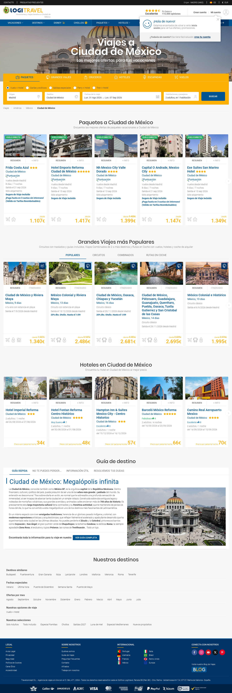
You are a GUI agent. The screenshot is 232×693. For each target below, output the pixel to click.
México (29, 108)
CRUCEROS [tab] (95, 77)
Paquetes (101, 23)
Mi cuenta (216, 12)
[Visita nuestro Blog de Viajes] (209, 669)
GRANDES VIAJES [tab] (61, 77)
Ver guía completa (86, 537)
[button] (121, 96)
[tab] (72, 255)
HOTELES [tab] (124, 77)
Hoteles (123, 23)
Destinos (37, 23)
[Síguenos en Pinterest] (222, 652)
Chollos (79, 23)
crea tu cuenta (202, 37)
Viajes (6, 108)
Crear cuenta (199, 12)
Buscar (213, 96)
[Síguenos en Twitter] (215, 652)
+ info (35, 160)
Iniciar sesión (208, 24)
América (17, 108)
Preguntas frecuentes (31, 2)
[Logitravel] (163, 12)
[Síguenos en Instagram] (202, 652)
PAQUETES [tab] (27, 77)
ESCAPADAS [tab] (155, 77)
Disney (57, 23)
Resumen (15, 160)
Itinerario (35, 288)
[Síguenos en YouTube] (208, 652)
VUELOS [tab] (184, 77)
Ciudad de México (46, 108)
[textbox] (24, 96)
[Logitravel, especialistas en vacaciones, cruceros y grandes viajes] (27, 9)
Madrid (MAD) (193, 2)
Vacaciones (14, 23)
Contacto (9, 2)
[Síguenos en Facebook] (195, 652)
